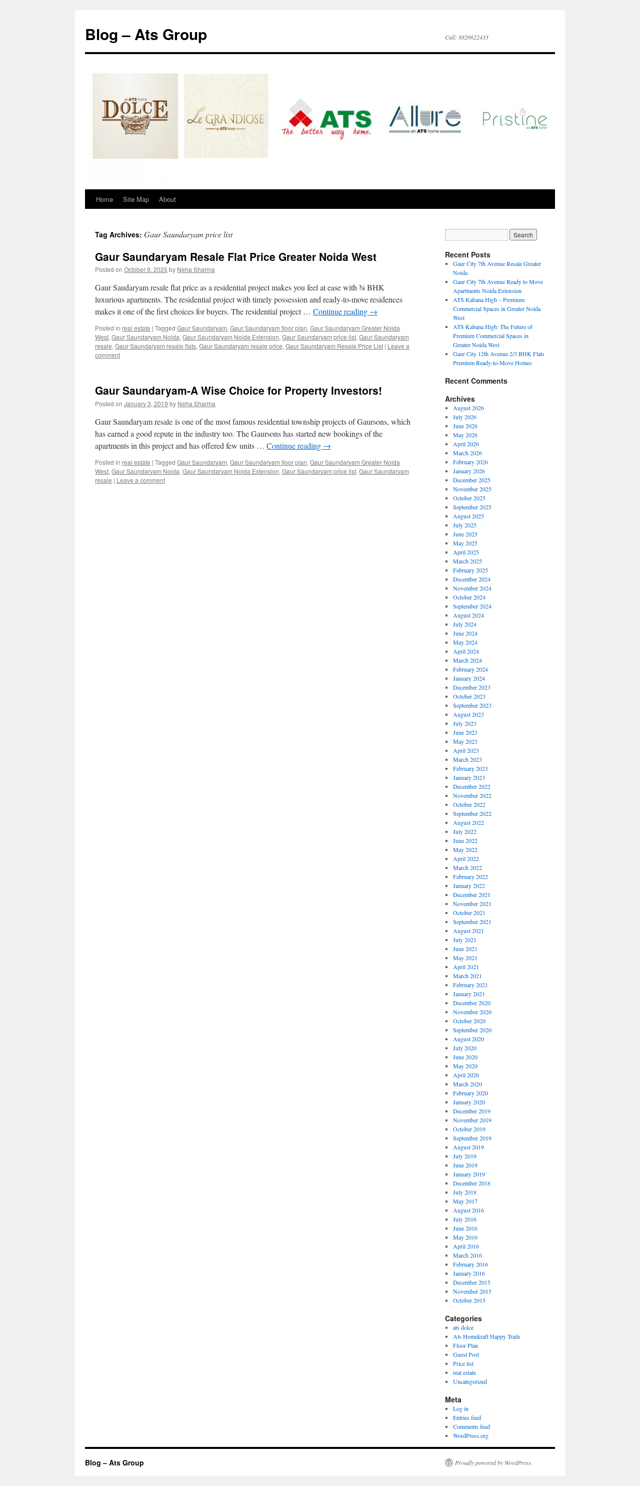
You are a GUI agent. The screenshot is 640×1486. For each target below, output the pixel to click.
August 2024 (468, 615)
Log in (460, 1408)
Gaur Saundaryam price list (319, 337)
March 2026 (467, 453)
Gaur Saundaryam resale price (240, 346)
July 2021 (464, 940)
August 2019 (468, 1147)
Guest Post (466, 1354)
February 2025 (470, 570)
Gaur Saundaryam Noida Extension (230, 337)
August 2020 (468, 1039)
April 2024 (466, 651)
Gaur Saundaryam (202, 328)
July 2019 (464, 1156)
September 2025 (472, 507)
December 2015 (471, 1282)
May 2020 (465, 1066)
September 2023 (472, 705)
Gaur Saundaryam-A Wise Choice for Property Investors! (238, 390)
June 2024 (465, 633)
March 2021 (467, 976)
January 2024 (469, 678)
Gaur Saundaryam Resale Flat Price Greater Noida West (235, 256)
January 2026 (469, 471)
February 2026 (470, 462)
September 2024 (472, 606)
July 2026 (464, 417)
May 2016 (465, 1237)
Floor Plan (465, 1345)
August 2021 (468, 931)
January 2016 (469, 1273)
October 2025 (469, 498)
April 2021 (466, 967)
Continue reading (345, 311)
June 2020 (465, 1057)
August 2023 (468, 714)
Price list (463, 1363)
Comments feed (471, 1426)
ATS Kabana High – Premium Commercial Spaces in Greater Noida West (496, 308)
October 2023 (469, 696)
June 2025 (465, 534)
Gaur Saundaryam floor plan (268, 328)
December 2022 (471, 786)
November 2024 (472, 588)
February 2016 (470, 1264)
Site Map (136, 199)
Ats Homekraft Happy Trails (486, 1336)
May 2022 (465, 849)
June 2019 (465, 1165)
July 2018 (464, 1192)
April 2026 (466, 444)
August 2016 (468, 1210)
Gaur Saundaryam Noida (146, 337)
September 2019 (472, 1138)
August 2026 (468, 408)
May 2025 (465, 543)
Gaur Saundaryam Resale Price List (334, 346)
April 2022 (466, 858)
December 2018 (471, 1183)
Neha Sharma (196, 269)
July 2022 (464, 831)
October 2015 (469, 1300)
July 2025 (464, 525)
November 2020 (472, 1012)
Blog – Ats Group (146, 34)
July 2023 (464, 723)
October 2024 (469, 597)
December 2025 (471, 480)
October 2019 (469, 1129)
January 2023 (469, 777)
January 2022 (469, 885)
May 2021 (465, 958)
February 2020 (470, 1093)
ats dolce (463, 1327)
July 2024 (464, 624)
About (167, 199)
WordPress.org (470, 1435)
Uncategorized (470, 1381)
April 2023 (466, 750)
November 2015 (472, 1291)
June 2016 (465, 1228)
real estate (136, 328)
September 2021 (472, 922)
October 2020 (469, 1021)
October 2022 (469, 804)
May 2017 (465, 1201)
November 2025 (472, 489)
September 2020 (472, 1030)
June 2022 (465, 840)
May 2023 (465, 741)
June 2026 (465, 426)
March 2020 (467, 1084)
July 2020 (464, 1048)
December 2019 (471, 1111)
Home (104, 199)
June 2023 (465, 732)
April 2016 (466, 1246)
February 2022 (470, 876)
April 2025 (466, 552)
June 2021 (465, 949)
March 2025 (467, 561)
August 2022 (468, 822)
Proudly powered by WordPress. (493, 1462)
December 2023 (471, 687)
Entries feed (467, 1417)
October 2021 (469, 913)
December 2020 (471, 1003)
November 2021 (472, 904)
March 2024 (467, 660)
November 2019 (472, 1120)
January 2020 (469, 1102)
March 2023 (467, 759)
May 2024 (465, 642)
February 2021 (470, 985)
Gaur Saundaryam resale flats (155, 346)
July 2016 (464, 1219)
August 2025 (468, 516)
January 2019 (469, 1174)
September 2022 (472, 813)
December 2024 (471, 579)
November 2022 (472, 795)
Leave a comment (140, 480)
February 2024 (470, 669)
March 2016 (467, 1255)
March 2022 (467, 867)
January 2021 (469, 994)
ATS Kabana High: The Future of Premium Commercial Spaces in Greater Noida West (492, 336)
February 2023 (470, 768)
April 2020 (466, 1075)
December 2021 (471, 894)
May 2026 (465, 435)
